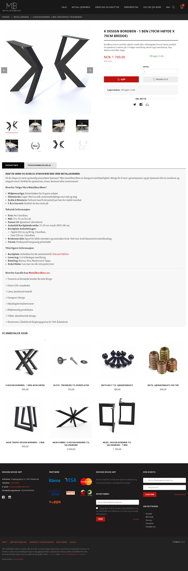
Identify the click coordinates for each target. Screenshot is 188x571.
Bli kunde (149, 517)
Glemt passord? (180, 494)
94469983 (15, 483)
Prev (4, 70)
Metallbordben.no (39, 273)
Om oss (149, 520)
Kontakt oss (151, 526)
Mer (168, 7)
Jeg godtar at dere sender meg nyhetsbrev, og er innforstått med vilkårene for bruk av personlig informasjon (117, 511)
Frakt (4, 542)
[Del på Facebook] (140, 105)
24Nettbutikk (18, 559)
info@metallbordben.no (19, 487)
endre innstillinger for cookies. (73, 554)
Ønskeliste (162, 79)
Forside (149, 513)
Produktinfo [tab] (11, 165)
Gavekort (149, 523)
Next (90, 70)
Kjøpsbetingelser (18, 542)
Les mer (136, 519)
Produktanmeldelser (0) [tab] (39, 165)
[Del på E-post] (147, 105)
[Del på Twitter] (134, 105)
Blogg (73, 542)
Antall (146, 67)
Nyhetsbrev (61, 542)
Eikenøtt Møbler (60, 254)
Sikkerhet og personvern (41, 542)
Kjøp (123, 79)
